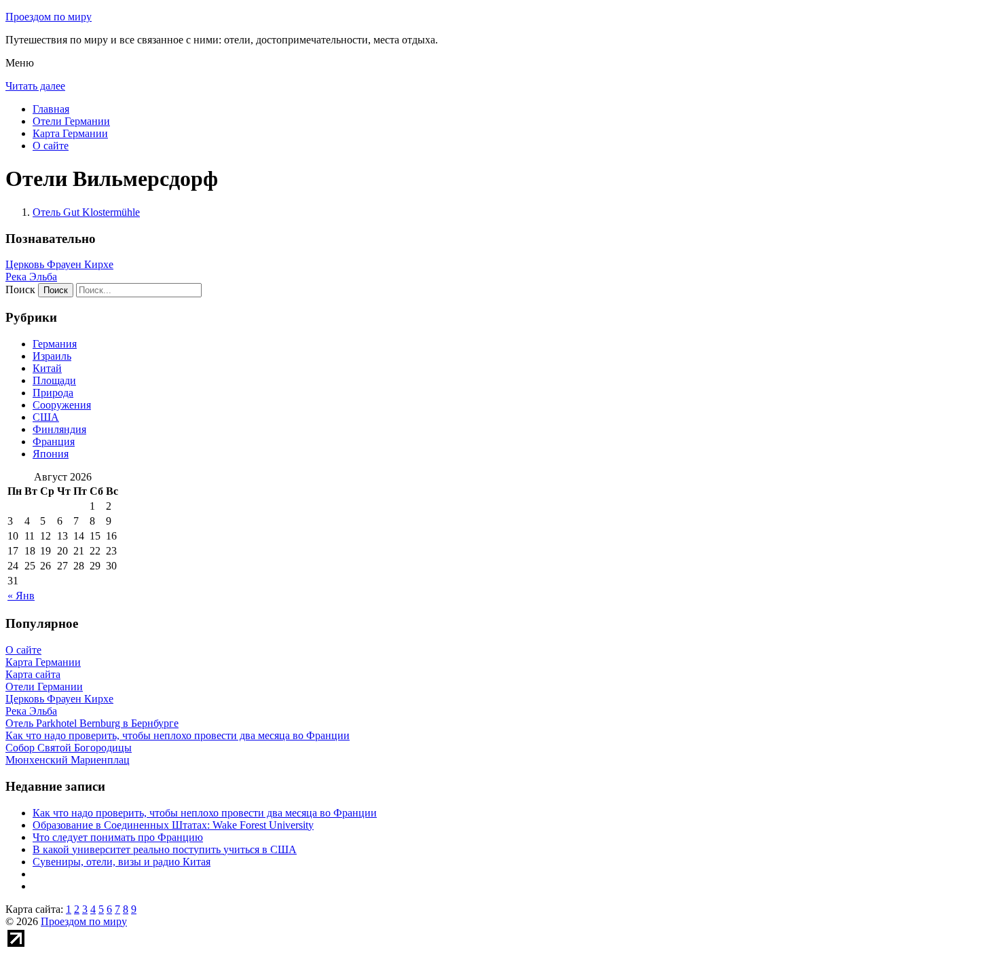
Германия (55, 344)
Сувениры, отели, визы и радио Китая (121, 861)
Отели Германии (71, 121)
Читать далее (35, 86)
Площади (54, 380)
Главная (51, 109)
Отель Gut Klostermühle (86, 212)
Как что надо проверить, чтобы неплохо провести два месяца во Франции (205, 813)
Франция (54, 441)
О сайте (51, 145)
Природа (53, 392)
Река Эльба (31, 276)
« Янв (21, 595)
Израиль (52, 356)
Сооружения (62, 405)
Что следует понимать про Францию (118, 837)
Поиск (20, 289)
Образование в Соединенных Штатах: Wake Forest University (173, 825)
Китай (47, 368)
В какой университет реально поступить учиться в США (165, 849)
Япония (51, 453)
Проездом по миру (48, 16)
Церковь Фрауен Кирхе (59, 264)
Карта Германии (70, 133)
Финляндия (59, 429)
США (46, 417)
